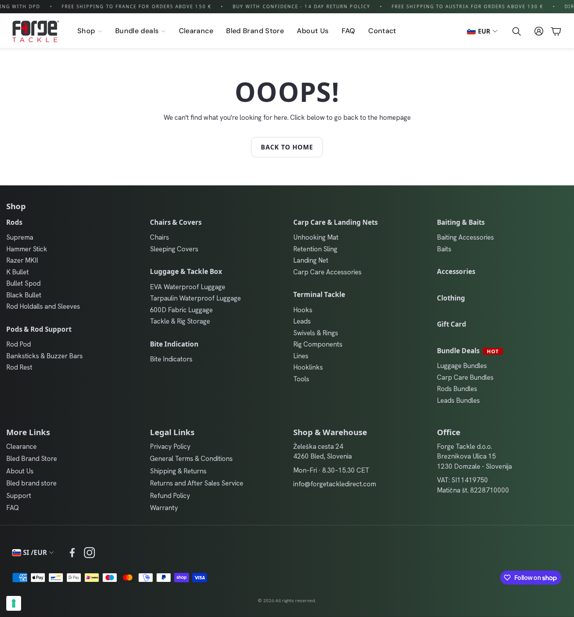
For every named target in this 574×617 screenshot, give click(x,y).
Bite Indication (174, 344)
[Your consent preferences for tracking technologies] (13, 603)
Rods (14, 222)
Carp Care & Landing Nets (335, 222)
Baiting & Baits (461, 222)
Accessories (456, 271)
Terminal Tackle (319, 294)
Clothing (451, 297)
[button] (515, 31)
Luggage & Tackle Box (186, 271)
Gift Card (451, 324)
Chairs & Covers (175, 222)
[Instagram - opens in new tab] (89, 552)
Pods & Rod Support (38, 329)
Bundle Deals (468, 350)
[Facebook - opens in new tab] (72, 552)
